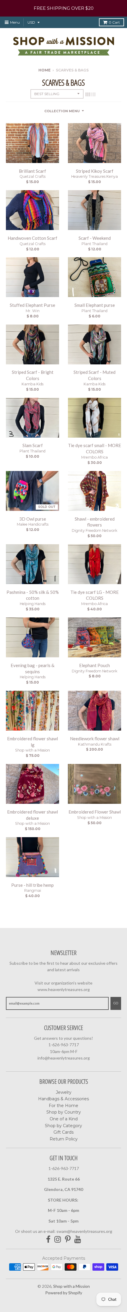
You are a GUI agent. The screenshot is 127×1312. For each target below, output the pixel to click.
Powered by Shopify (63, 1292)
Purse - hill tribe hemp (32, 885)
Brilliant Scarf (32, 171)
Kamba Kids (32, 384)
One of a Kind (64, 1119)
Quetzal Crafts (32, 176)
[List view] (93, 94)
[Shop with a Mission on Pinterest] (68, 1239)
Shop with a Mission (32, 750)
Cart (114, 22)
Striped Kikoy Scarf (94, 171)
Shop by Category (63, 1125)
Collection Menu (62, 111)
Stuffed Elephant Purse (32, 305)
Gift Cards (63, 1132)
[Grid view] (87, 94)
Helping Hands (32, 604)
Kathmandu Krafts (94, 744)
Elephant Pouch (94, 665)
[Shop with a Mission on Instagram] (57, 1239)
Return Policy (64, 1139)
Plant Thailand (95, 244)
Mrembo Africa (94, 457)
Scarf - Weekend (95, 238)
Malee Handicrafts (32, 524)
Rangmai (32, 890)
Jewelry (63, 1092)
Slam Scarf (32, 445)
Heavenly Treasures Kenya (94, 176)
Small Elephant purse (94, 305)
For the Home (63, 1105)
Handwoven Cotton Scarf (32, 238)
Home (44, 70)
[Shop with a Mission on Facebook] (48, 1239)
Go (115, 1003)
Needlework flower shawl (94, 738)
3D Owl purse (32, 518)
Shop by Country (63, 1112)
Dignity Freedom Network (94, 530)
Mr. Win (33, 311)
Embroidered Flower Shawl (95, 811)
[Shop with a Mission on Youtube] (77, 1239)
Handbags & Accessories (63, 1098)
